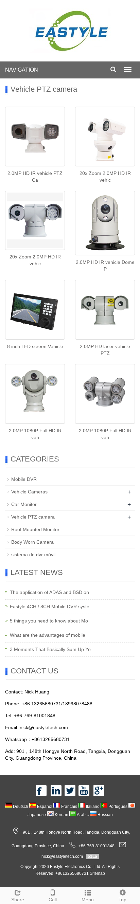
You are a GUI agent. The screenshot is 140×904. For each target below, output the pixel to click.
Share (17, 899)
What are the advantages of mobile (47, 635)
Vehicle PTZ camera (33, 517)
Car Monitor (24, 504)
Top (122, 899)
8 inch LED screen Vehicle (35, 346)
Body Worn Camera (32, 542)
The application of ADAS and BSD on (49, 592)
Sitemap (97, 873)
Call (53, 899)
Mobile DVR (24, 479)
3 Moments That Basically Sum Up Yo (50, 649)
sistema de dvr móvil (33, 554)
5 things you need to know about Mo (49, 620)
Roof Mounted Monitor (35, 529)
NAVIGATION (21, 70)
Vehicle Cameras (29, 491)
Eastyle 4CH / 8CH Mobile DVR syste (49, 606)
